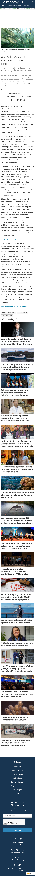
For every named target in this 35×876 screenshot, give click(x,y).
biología (11, 313)
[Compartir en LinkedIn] (17, 100)
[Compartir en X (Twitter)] (14, 100)
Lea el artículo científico (10, 239)
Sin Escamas (21, 5)
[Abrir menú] (32, 2)
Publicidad (17, 778)
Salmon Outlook (17, 782)
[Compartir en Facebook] (11, 100)
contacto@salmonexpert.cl (17, 860)
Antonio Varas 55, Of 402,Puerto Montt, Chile (17, 870)
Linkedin (17, 793)
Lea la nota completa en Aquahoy (14, 306)
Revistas (14, 5)
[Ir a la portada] (15, 2)
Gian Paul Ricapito (17, 852)
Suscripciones (17, 774)
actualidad (22, 313)
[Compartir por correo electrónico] (20, 100)
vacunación (7, 315)
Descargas (17, 789)
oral (4, 313)
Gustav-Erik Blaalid (17, 845)
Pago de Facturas (17, 785)
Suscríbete (17, 830)
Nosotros (30, 5)
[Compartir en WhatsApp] (23, 100)
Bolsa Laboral (6, 5)
